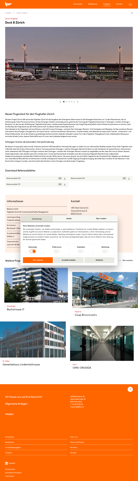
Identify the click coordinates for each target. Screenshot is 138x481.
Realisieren (92, 4)
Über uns (74, 437)
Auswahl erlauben (68, 260)
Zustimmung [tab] (37, 219)
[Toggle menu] (131, 4)
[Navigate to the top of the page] (130, 389)
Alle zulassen (38, 260)
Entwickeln (78, 4)
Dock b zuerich (22, 13)
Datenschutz (10, 469)
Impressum (9, 476)
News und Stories (77, 442)
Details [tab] (69, 218)
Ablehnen (99, 260)
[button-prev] (60, 102)
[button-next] (78, 102)
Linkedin (12, 463)
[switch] (57, 251)
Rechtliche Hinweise (13, 473)
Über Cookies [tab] (101, 218)
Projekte (106, 4)
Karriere (73, 448)
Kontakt (119, 4)
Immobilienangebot (13, 448)
